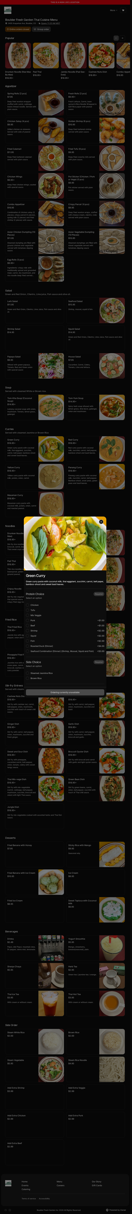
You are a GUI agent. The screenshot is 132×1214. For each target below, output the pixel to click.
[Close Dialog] (101, 522)
